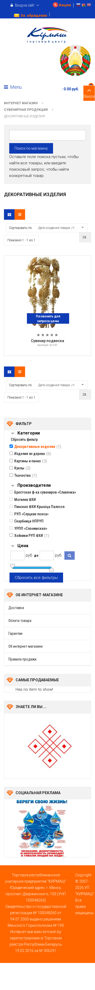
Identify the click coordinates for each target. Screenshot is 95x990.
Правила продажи (22, 659)
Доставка (16, 608)
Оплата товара (19, 621)
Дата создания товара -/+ (56, 228)
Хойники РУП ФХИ (28, 535)
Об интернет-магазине (25, 646)
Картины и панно (27, 461)
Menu (15, 87)
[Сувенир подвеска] (47, 292)
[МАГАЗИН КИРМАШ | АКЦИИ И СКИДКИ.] (47, 35)
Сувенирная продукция (26, 110)
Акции (65, 5)
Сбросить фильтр (24, 439)
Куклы (19, 468)
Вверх (89, 96)
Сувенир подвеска (47, 341)
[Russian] (78, 5)
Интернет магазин (21, 103)
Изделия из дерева (29, 454)
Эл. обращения (34, 15)
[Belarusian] (84, 5)
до (36, 555)
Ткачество (22, 475)
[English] (89, 5)
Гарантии (15, 633)
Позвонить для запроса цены (48, 319)
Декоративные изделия (34, 446)
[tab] (54, 433)
